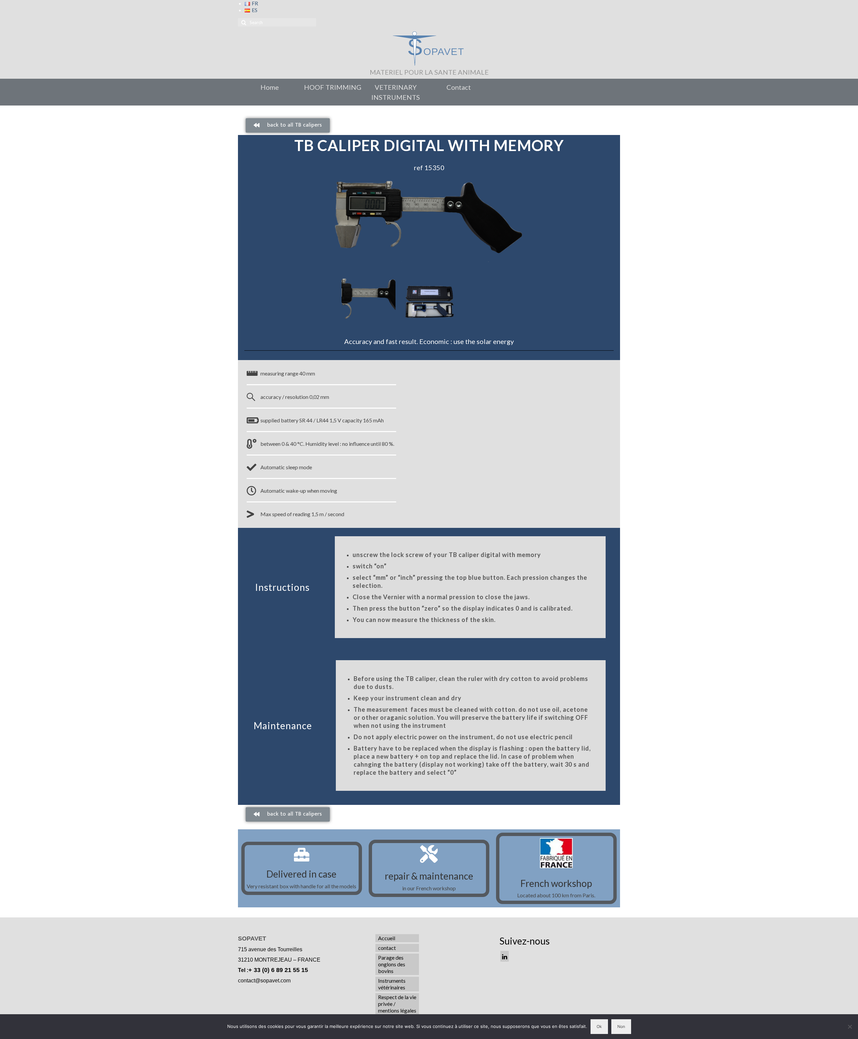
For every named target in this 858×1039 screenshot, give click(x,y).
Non (621, 1026)
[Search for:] (277, 22)
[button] (288, 125)
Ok (599, 1026)
